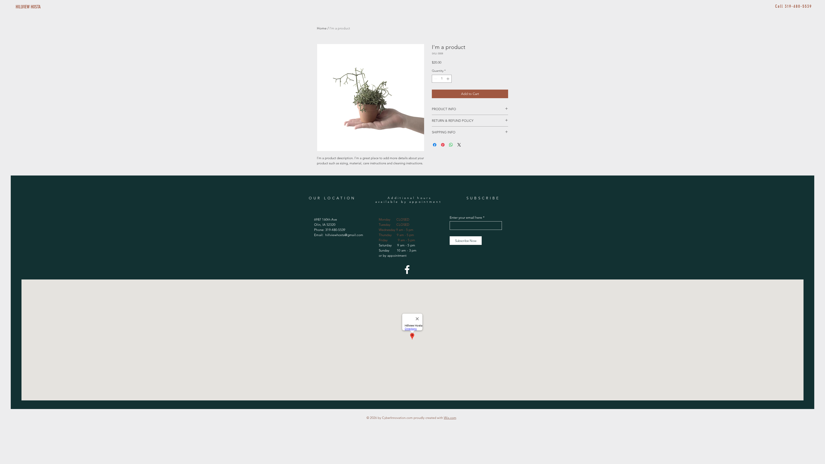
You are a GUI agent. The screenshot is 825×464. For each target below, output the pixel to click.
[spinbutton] (442, 78)
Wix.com (450, 418)
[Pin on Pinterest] (442, 144)
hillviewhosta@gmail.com (344, 235)
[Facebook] (407, 269)
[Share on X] (459, 144)
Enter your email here (466, 217)
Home (322, 28)
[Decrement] (435, 78)
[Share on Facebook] (434, 144)
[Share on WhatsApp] (451, 144)
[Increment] (448, 78)
